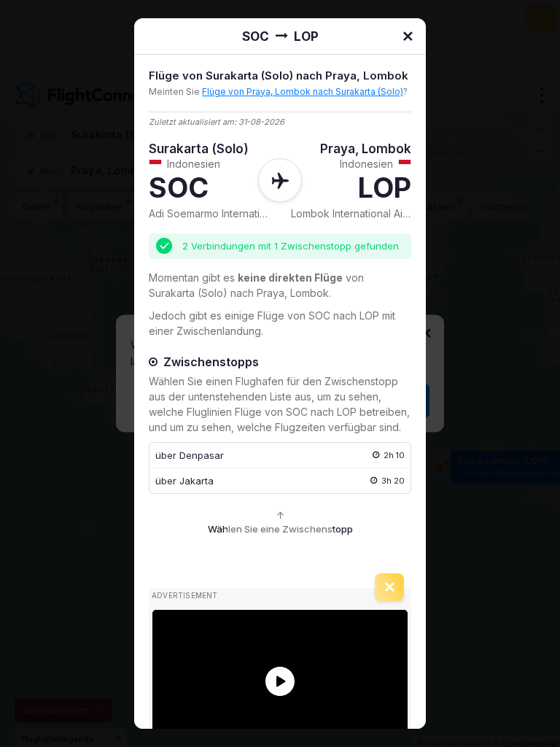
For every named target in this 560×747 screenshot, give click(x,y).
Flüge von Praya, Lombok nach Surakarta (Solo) (302, 91)
